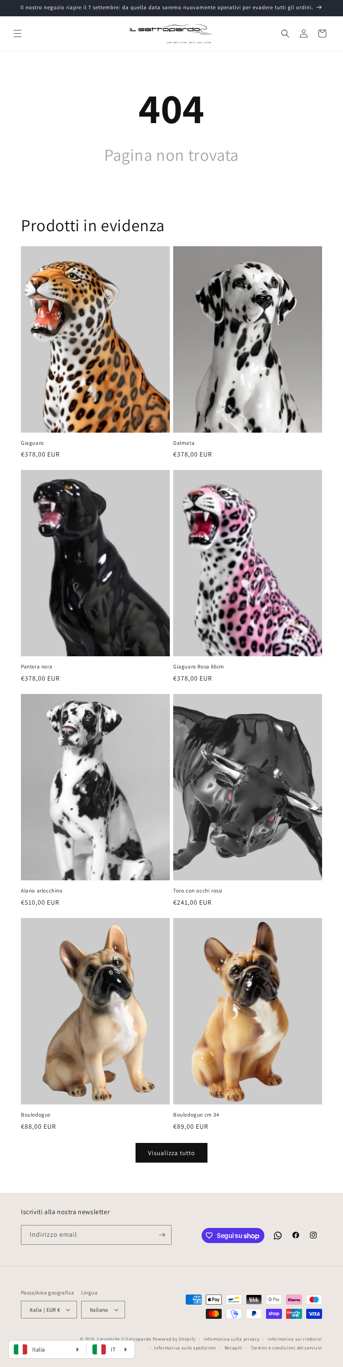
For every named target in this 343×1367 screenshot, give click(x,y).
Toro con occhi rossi (198, 890)
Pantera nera (36, 666)
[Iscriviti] (162, 1235)
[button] (17, 33)
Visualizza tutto (171, 1153)
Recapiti (234, 1348)
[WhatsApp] (278, 1235)
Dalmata (184, 443)
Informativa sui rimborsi (295, 1339)
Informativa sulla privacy (232, 1339)
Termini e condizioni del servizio (286, 1348)
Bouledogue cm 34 (196, 1115)
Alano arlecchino (42, 890)
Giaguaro (32, 443)
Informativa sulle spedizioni (185, 1348)
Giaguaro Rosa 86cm (198, 666)
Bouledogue (36, 1115)
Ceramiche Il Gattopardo (124, 1339)
